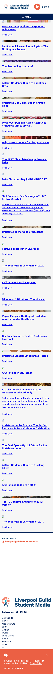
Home (5, 638)
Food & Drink (8, 635)
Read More (7, 220)
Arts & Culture (8, 624)
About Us (6, 641)
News (5, 621)
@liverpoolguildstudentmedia (20, 541)
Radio (4, 644)
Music (5, 632)
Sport (4, 626)
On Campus (7, 618)
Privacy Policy (36, 663)
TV (3, 647)
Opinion (5, 629)
